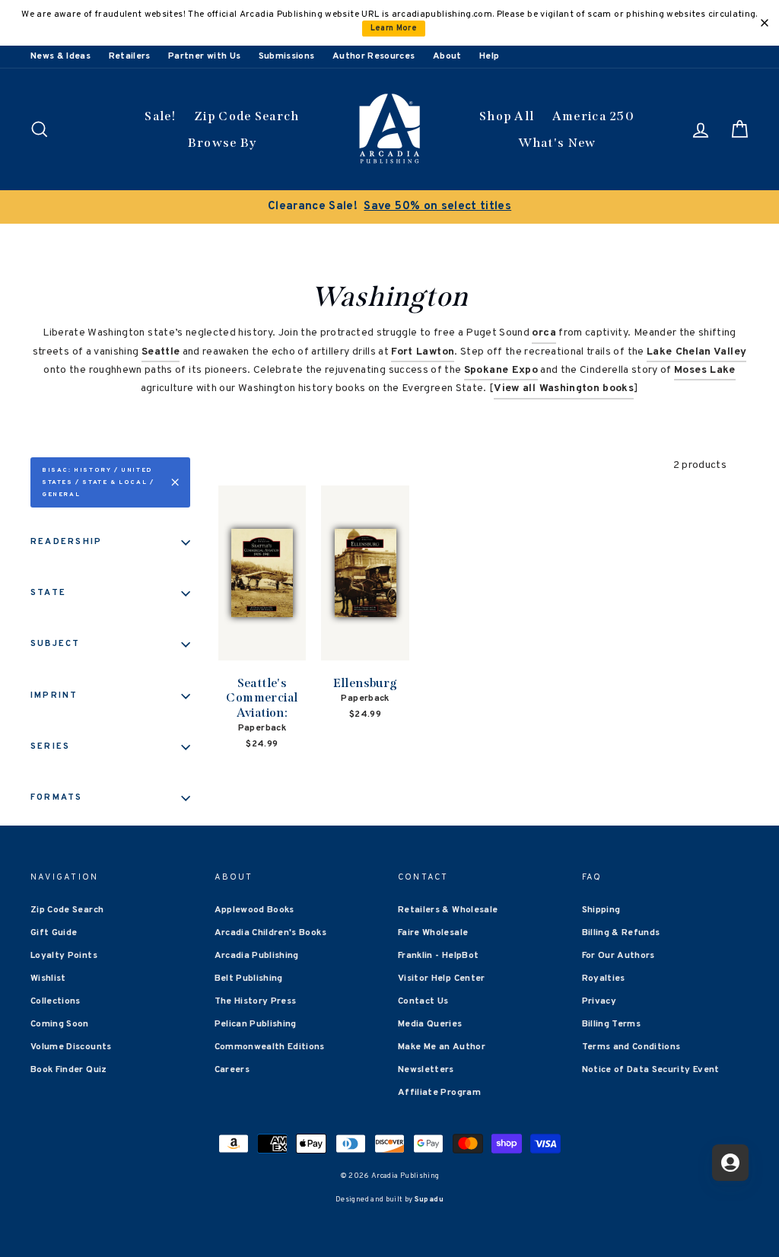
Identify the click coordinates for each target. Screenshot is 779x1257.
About (447, 56)
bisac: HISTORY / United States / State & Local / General (98, 482)
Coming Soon (59, 1024)
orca (543, 332)
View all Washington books (564, 388)
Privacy (599, 1001)
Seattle (160, 351)
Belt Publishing (249, 978)
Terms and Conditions (631, 1047)
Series (50, 746)
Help (489, 56)
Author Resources (373, 56)
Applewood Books (254, 910)
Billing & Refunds (621, 933)
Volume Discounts (71, 1047)
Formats (56, 797)
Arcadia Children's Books (270, 933)
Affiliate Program (439, 1093)
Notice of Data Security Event (651, 1070)
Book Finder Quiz (68, 1070)
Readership (66, 541)
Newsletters (426, 1070)
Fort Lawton (422, 351)
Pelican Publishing (256, 1024)
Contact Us (423, 1001)
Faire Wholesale (433, 933)
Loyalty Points (63, 956)
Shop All (506, 116)
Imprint (54, 695)
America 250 (593, 116)
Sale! (160, 116)
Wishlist (48, 978)
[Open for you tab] (730, 1162)
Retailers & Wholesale (448, 910)
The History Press (256, 1001)
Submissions (287, 56)
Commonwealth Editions (270, 1047)
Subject (55, 643)
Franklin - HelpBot (438, 956)
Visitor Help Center (441, 978)
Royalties (603, 978)
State (48, 592)
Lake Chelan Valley (696, 351)
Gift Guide (54, 933)
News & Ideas (60, 56)
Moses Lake (705, 370)
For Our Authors (618, 956)
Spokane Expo (501, 370)
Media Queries (430, 1024)
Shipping (601, 910)
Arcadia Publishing (257, 956)
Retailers (130, 56)
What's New (557, 142)
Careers (232, 1070)
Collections (55, 1001)
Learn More (394, 28)
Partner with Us (204, 56)
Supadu (429, 1199)
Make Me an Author (441, 1047)
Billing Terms (611, 1024)
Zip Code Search (247, 116)
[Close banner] (764, 23)
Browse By (222, 142)
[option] (389, 207)
